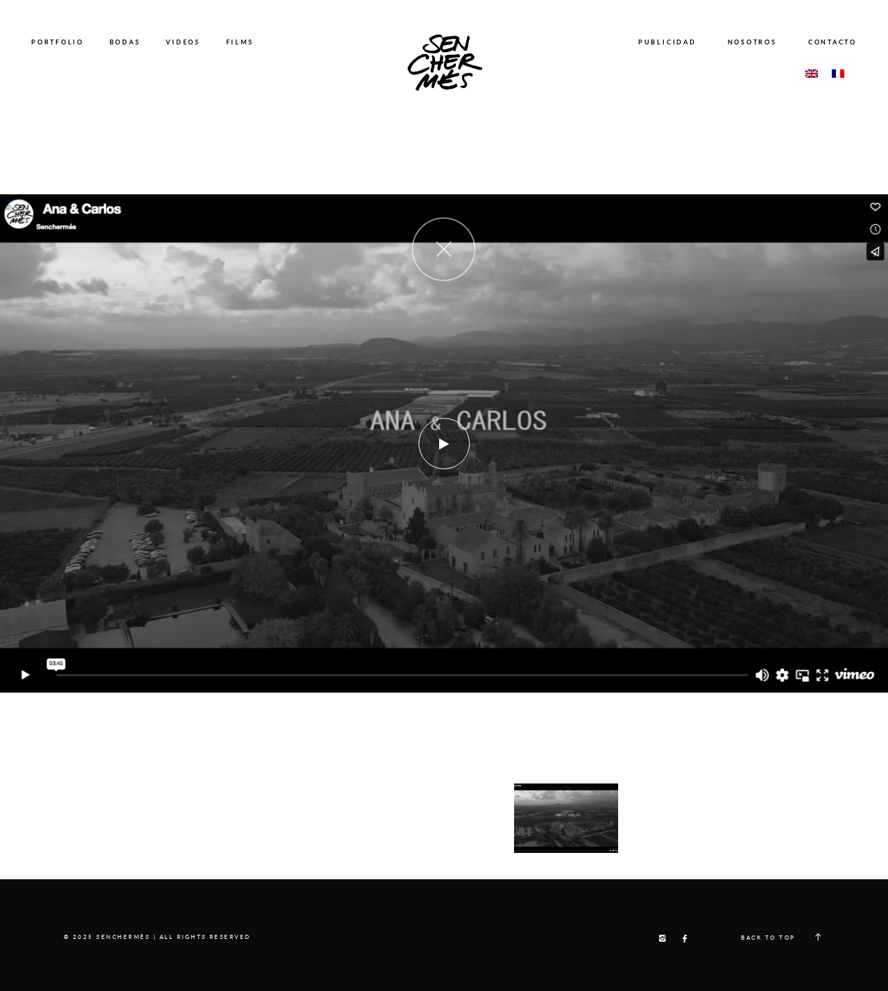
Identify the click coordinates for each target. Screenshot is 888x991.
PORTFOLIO (57, 42)
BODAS (125, 42)
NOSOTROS (752, 42)
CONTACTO (832, 42)
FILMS (240, 42)
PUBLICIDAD (667, 42)
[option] (444, 443)
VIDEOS (183, 42)
